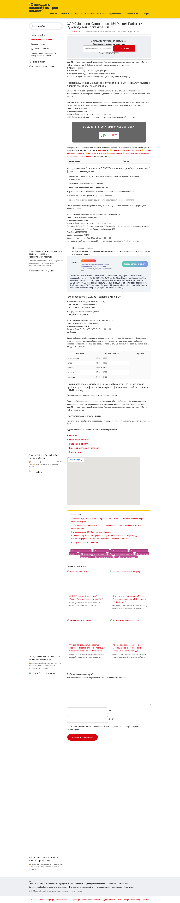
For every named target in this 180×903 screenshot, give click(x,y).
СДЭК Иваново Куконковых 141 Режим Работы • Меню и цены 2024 (86, 597)
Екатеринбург (74, 900)
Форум (146, 14)
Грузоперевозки (116, 14)
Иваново (116, 150)
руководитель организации (137, 153)
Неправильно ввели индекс (42, 39)
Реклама (112, 884)
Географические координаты (84, 542)
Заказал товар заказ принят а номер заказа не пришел (43, 54)
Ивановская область (132, 150)
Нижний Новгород (97, 900)
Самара (126, 900)
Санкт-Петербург (46, 900)
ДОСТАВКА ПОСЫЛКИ (40, 49)
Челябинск (110, 900)
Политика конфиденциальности (59, 884)
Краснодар (135, 900)
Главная (53, 14)
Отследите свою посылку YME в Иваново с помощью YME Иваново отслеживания (129, 599)
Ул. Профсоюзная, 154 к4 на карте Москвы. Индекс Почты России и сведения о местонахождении (128, 648)
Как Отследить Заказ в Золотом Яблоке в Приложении (44, 859)
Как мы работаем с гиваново (84, 448)
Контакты (39, 884)
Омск (119, 900)
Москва (34, 900)
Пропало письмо (38, 44)
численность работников (80, 156)
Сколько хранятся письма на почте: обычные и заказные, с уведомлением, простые (45, 254)
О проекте (79, 884)
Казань (85, 900)
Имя (111, 710)
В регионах (129, 887)
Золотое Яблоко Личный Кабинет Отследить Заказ (45, 456)
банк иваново (103, 150)
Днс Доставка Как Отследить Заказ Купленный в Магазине (46, 657)
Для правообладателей (96, 884)
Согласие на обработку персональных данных (47, 887)
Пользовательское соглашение (109, 887)
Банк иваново (76, 452)
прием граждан (115, 153)
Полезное (101, 14)
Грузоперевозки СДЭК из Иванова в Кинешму (91, 532)
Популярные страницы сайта (81, 887)
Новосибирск (61, 900)
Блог (31, 884)
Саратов (145, 900)
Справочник (123, 884)
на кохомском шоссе (97, 153)
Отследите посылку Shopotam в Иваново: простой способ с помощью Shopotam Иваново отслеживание (87, 648)
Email (111, 719)
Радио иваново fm (78, 444)
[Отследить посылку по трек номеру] (43, 7)
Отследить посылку (69, 14)
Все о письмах (87, 14)
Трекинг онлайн (133, 14)
